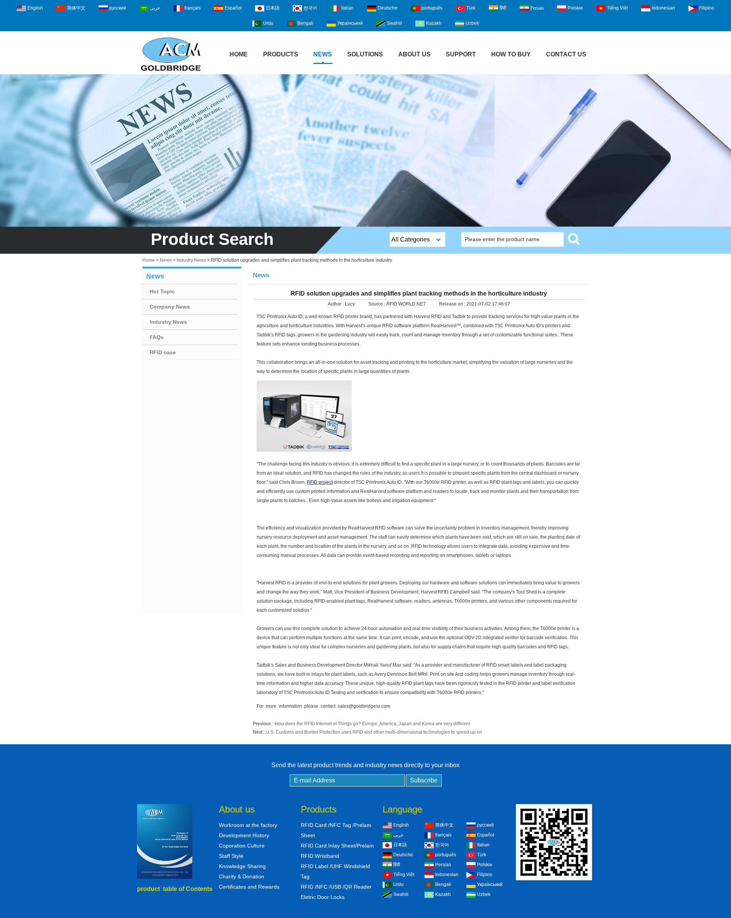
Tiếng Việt (617, 8)
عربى (155, 8)
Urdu (268, 23)
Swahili (394, 23)
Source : (377, 304)
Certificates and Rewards (249, 887)
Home (239, 54)
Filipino (706, 8)
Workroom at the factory (248, 825)
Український (350, 23)
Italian (347, 8)
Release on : (452, 304)
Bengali (305, 23)
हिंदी (503, 8)
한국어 (310, 8)
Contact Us (566, 54)
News (322, 54)
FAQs (157, 337)
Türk (471, 8)
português (431, 8)
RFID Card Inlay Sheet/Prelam (337, 846)
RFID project (320, 482)
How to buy (511, 54)
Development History (244, 835)
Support (461, 54)
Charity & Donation (241, 876)
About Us (414, 54)
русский (117, 8)
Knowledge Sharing (242, 866)
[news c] (365, 150)
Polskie (575, 8)
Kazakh (434, 23)
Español (233, 8)
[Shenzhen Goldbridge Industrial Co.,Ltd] (171, 71)
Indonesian (663, 8)
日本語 (272, 8)
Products (280, 54)
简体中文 (76, 8)
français (192, 8)
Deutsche (387, 8)
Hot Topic (162, 291)
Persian (537, 8)
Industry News (191, 260)
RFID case (163, 352)
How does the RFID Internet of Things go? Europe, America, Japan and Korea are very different (372, 723)
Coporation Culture (242, 846)
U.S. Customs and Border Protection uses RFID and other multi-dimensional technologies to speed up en (374, 732)
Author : (336, 304)
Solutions (365, 54)
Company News (170, 307)
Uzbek (472, 23)
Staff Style (231, 856)
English (35, 8)
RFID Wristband (320, 856)
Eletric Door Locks (323, 897)
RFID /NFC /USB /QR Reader (336, 887)
